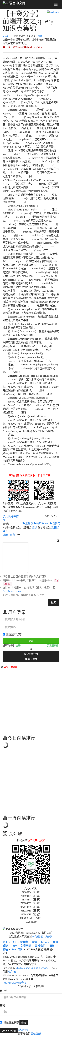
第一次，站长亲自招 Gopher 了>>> (22, 47)
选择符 (56, 523)
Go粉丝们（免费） (42, 936)
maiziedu (7, 36)
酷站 (5, 949)
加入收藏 (8, 516)
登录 (34, 527)
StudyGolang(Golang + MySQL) (32, 967)
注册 (18, 645)
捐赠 (51, 945)
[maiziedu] (53, 11)
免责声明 (26, 945)
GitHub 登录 (32, 653)
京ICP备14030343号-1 (14, 982)
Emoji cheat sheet (12, 591)
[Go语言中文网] (14, 4)
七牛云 (12, 971)
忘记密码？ (52, 645)
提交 (53, 602)
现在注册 (35, 1033)
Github (45, 942)
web (46, 523)
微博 (16, 516)
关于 (5, 942)
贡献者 (24, 942)
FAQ (14, 942)
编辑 (5, 534)
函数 (39, 523)
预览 (12, 534)
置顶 (40, 36)
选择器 (29, 523)
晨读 (34, 942)
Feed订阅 (17, 949)
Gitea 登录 (32, 659)
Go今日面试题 (10, 666)
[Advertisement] (31, 699)
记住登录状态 (14, 634)
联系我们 (40, 945)
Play (14, 945)
